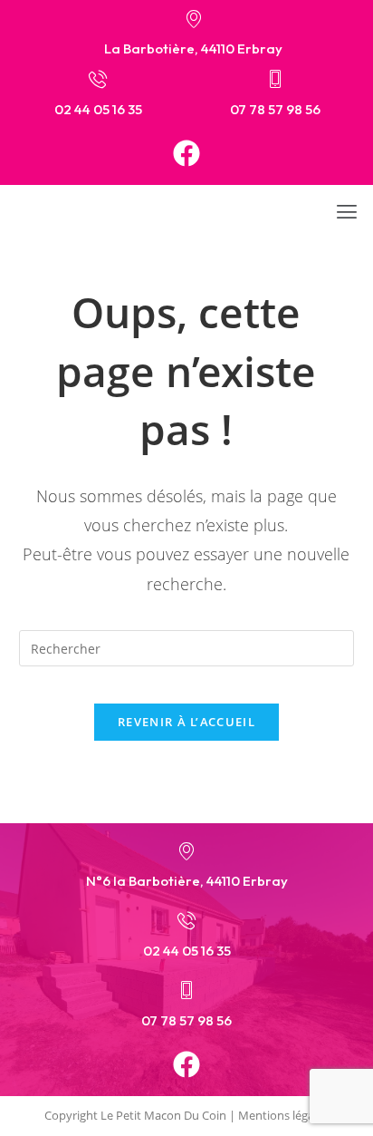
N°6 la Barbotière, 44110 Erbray (187, 880)
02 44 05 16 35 (98, 109)
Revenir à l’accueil (186, 722)
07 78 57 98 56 (275, 109)
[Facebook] (186, 153)
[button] (347, 211)
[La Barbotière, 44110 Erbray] (194, 18)
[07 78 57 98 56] (275, 79)
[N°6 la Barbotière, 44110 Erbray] (186, 850)
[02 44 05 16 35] (98, 79)
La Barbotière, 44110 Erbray (193, 48)
